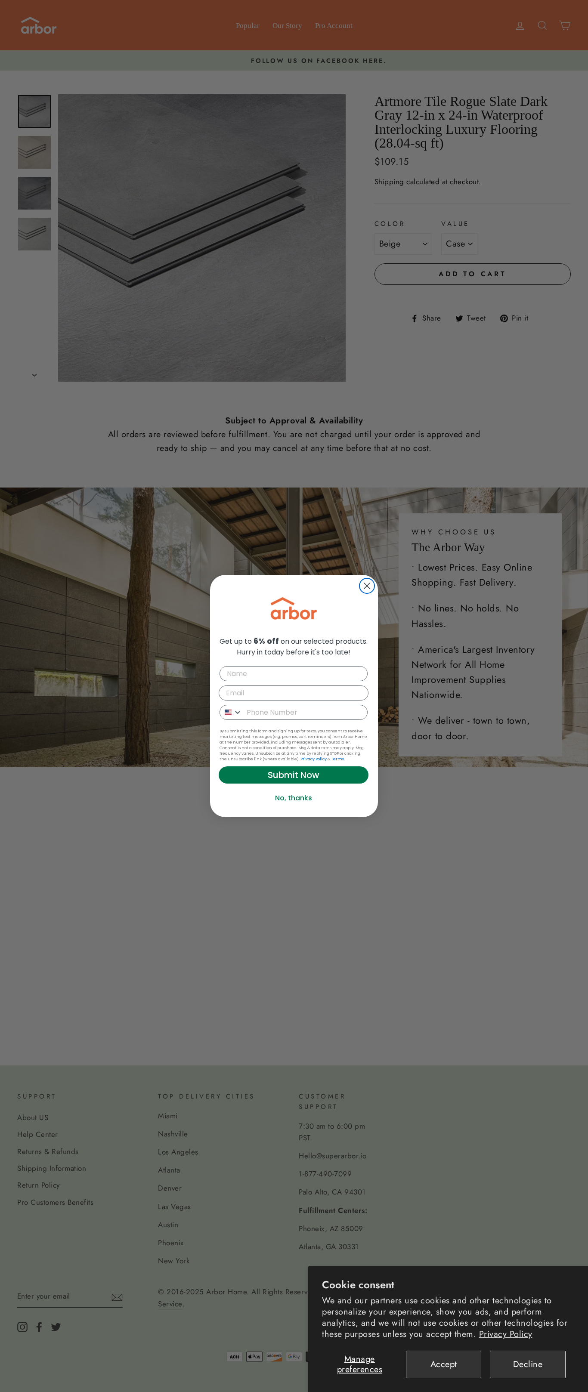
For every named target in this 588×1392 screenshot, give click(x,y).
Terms (337, 759)
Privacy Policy (505, 1334)
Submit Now (293, 775)
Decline (528, 1364)
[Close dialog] (366, 585)
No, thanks (293, 798)
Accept (443, 1364)
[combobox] (231, 712)
